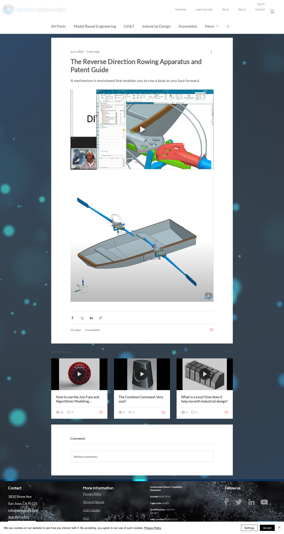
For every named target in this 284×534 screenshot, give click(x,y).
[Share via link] (101, 318)
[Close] (279, 528)
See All (229, 351)
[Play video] (142, 129)
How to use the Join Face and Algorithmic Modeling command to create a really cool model (77, 399)
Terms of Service (93, 502)
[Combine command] (142, 374)
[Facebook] (226, 502)
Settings (249, 528)
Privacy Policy (152, 528)
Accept (267, 528)
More (209, 26)
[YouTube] (264, 502)
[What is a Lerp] (205, 374)
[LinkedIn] (251, 502)
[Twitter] (238, 502)
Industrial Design (156, 26)
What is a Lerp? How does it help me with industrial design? (204, 399)
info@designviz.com (23, 510)
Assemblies (187, 26)
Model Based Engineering (95, 26)
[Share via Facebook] (72, 318)
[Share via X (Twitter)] (82, 318)
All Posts (58, 26)
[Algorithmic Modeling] (79, 374)
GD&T (129, 26)
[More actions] (211, 51)
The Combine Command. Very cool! (141, 399)
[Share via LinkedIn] (91, 318)
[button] (176, 10)
